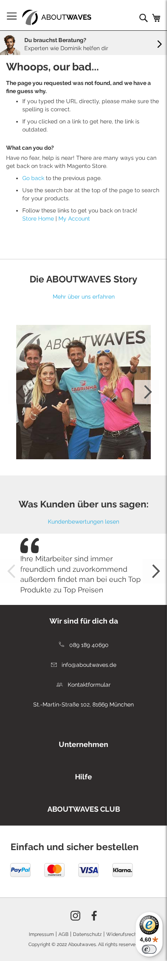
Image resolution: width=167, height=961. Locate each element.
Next (147, 392)
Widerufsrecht (122, 934)
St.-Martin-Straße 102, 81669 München (83, 704)
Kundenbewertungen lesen (83, 521)
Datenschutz (87, 934)
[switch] (149, 949)
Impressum (41, 934)
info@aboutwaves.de (88, 665)
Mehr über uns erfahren (84, 296)
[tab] (83, 619)
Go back (33, 178)
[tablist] (83, 742)
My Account (74, 218)
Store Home (38, 218)
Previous (20, 392)
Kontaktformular (88, 684)
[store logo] (56, 17)
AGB (63, 934)
